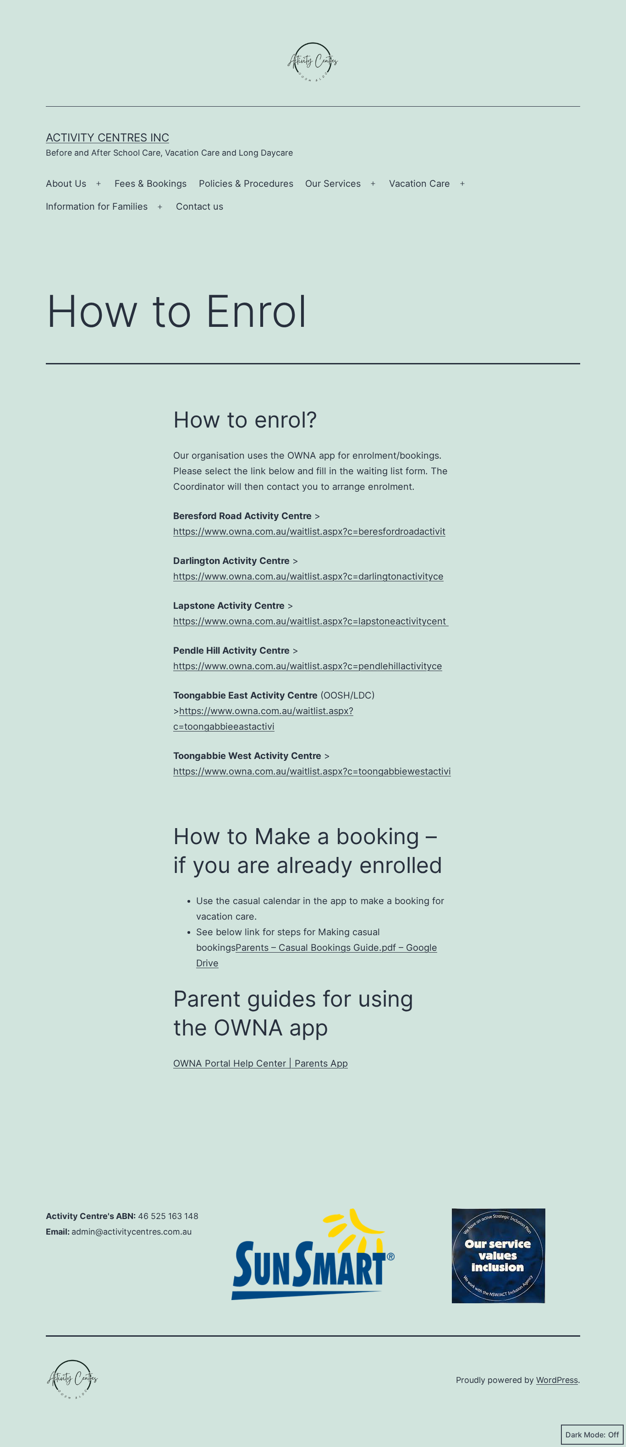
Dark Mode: (586, 1434)
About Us (66, 183)
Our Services (333, 183)
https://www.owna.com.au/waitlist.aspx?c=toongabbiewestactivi (312, 771)
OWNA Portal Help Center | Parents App (260, 1063)
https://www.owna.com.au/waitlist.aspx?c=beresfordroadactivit (309, 531)
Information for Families (97, 206)
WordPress (557, 1380)
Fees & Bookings (151, 183)
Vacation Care (419, 183)
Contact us (199, 206)
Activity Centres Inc (107, 137)
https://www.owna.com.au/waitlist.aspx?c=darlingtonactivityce (308, 576)
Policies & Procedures (246, 183)
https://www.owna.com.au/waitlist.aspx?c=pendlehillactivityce (307, 666)
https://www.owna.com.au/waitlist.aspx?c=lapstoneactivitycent (311, 621)
